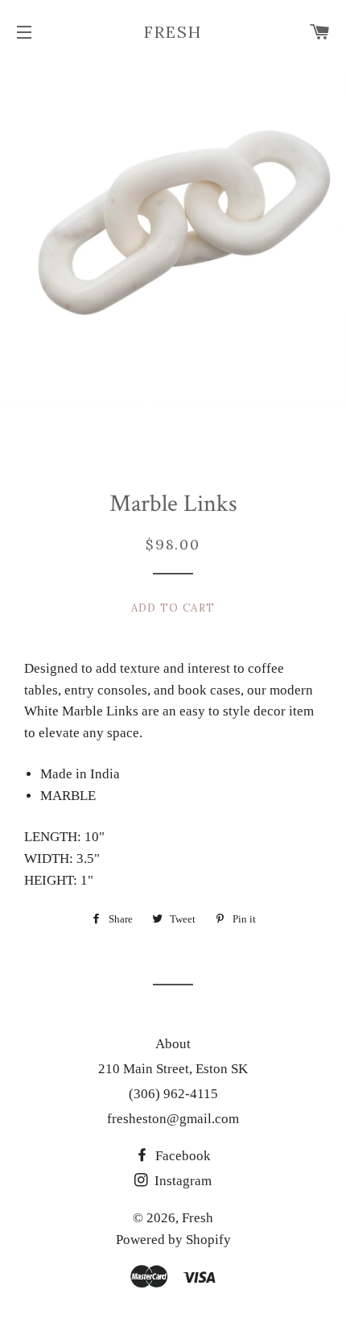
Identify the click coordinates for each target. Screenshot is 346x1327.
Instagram (181, 1180)
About (173, 1043)
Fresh (173, 32)
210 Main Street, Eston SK (173, 1068)
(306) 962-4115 (173, 1093)
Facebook (181, 1155)
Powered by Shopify (173, 1239)
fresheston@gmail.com (173, 1118)
